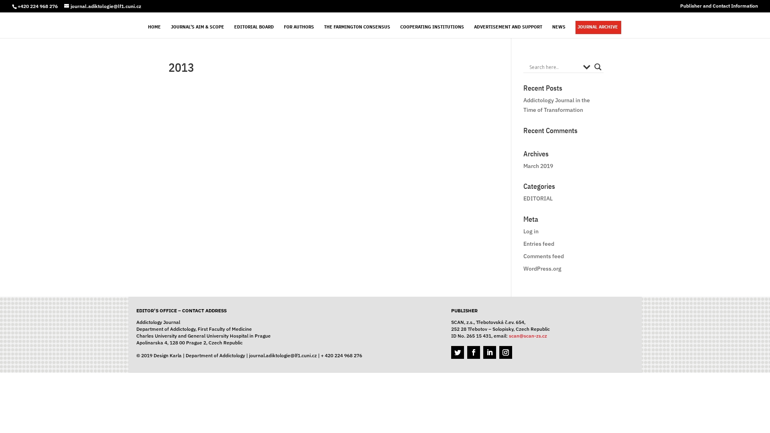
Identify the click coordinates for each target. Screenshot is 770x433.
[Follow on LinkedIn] (489, 352)
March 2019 (538, 166)
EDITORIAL (538, 198)
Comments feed (543, 256)
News (558, 27)
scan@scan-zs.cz (528, 336)
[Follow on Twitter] (457, 352)
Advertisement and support (508, 27)
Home (154, 27)
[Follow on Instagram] (505, 352)
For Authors (299, 27)
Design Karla (168, 355)
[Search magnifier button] (598, 67)
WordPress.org (542, 268)
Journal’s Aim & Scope (197, 27)
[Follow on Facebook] (473, 352)
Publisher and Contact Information (719, 6)
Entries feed (538, 243)
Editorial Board (254, 27)
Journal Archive (598, 27)
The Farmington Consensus (357, 27)
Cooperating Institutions (432, 27)
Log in (531, 231)
